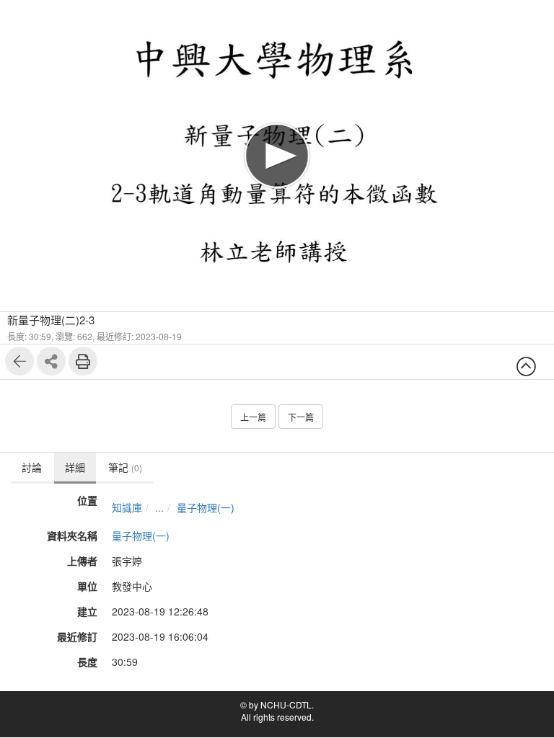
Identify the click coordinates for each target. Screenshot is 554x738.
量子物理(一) (205, 507)
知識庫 (127, 507)
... (159, 507)
